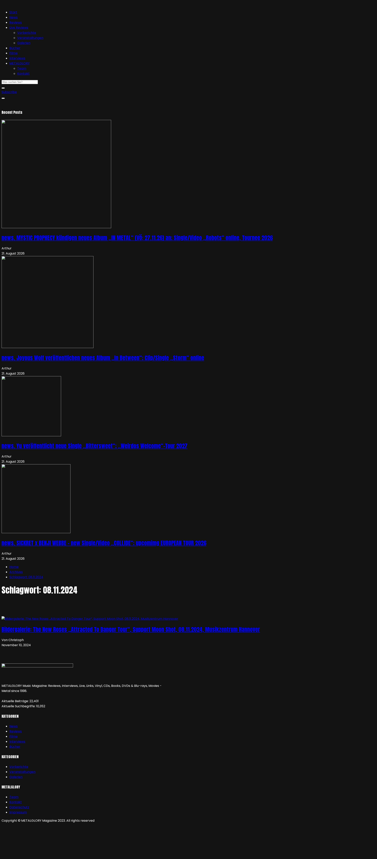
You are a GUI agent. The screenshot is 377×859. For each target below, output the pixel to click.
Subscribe (9, 92)
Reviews (15, 22)
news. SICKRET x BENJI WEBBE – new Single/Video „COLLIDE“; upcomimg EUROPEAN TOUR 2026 (104, 543)
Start (13, 12)
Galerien (23, 43)
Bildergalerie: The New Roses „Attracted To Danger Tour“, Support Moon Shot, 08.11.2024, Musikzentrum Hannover (131, 629)
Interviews (17, 58)
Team (21, 68)
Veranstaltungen (30, 38)
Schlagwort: (26, 577)
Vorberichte (26, 32)
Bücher (14, 48)
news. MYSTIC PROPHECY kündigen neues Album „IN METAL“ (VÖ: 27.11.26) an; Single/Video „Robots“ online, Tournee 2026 (137, 238)
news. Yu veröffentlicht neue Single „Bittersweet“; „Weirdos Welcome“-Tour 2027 (95, 446)
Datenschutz (19, 807)
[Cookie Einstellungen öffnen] (31, 855)
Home (14, 567)
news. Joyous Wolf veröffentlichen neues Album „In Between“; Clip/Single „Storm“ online (103, 358)
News (13, 17)
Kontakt (23, 73)
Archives (16, 572)
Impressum (18, 812)
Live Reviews (18, 27)
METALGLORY (19, 63)
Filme (13, 53)
